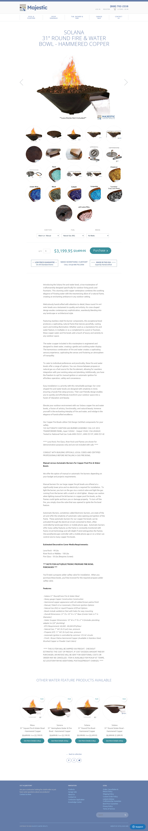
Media (97, 230)
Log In (97, 9)
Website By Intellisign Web (119, 826)
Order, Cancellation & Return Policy (110, 790)
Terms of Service (109, 809)
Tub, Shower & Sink (77, 17)
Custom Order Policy (110, 797)
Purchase (99, 250)
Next (126, 82)
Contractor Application (76, 800)
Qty (40, 251)
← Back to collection (74, 754)
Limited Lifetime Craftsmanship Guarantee (112, 800)
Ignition (48, 230)
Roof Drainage (54, 17)
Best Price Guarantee (110, 804)
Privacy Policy (108, 806)
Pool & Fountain (31, 17)
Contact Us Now (25, 794)
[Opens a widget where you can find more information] (138, 827)
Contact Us (118, 17)
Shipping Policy (108, 794)
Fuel (73, 230)
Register (106, 9)
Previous (22, 82)
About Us (71, 794)
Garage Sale (99, 17)
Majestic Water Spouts (40, 826)
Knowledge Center (75, 802)
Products (71, 789)
